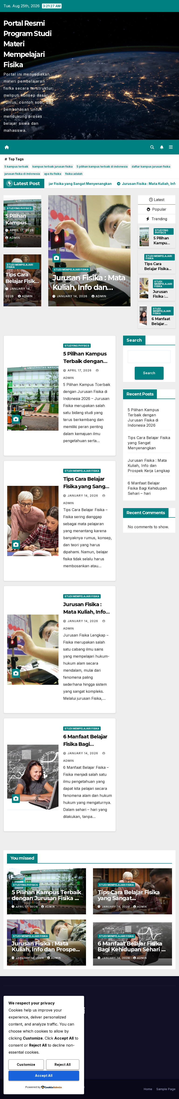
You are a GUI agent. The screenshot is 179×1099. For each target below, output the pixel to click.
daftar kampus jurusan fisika (151, 166)
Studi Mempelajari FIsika (20, 265)
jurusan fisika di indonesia (22, 174)
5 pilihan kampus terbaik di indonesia (102, 166)
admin (14, 237)
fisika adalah (73, 174)
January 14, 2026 (72, 296)
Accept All (43, 1075)
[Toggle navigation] (171, 147)
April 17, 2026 (22, 230)
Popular (158, 209)
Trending (158, 218)
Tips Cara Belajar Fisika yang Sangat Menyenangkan (158, 271)
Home (148, 1089)
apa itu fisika (52, 174)
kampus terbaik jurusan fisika (52, 166)
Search (134, 340)
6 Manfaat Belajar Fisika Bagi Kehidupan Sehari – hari (147, 488)
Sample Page (166, 1089)
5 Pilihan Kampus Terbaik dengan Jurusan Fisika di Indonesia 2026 (46, 898)
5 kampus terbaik (16, 166)
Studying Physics (19, 208)
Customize (26, 1064)
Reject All (63, 1064)
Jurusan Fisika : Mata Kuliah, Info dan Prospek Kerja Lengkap (149, 465)
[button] (152, 147)
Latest (159, 199)
